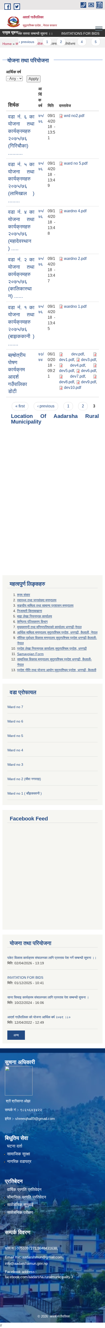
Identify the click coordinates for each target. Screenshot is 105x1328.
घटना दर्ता (14, 1146)
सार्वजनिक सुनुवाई (20, 1204)
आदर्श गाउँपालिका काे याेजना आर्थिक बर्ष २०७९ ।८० (39, 1017)
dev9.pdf (88, 382)
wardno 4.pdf (75, 211)
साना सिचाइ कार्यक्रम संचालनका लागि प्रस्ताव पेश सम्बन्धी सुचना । (48, 997)
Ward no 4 (15, 750)
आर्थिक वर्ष (13, 72)
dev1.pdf (66, 360)
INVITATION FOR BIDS (25, 977)
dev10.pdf (72, 387)
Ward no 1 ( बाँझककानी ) (24, 793)
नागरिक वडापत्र (19, 1161)
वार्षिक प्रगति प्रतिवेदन (24, 1189)
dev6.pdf (88, 371)
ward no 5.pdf (75, 163)
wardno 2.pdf (75, 258)
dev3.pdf (88, 360)
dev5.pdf (66, 371)
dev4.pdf (77, 365)
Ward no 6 (15, 721)
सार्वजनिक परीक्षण (20, 1212)
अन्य (16, 1035)
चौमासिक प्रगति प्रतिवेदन (26, 1197)
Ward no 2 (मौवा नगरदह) (24, 779)
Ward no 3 (15, 764)
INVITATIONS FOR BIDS (73, 33)
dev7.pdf (77, 376)
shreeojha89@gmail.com (35, 1118)
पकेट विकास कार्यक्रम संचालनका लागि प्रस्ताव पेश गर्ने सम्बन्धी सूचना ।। (51, 958)
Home (7, 44)
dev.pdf (77, 354)
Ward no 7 (15, 707)
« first (20, 406)
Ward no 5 (15, 736)
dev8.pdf (66, 382)
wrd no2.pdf (74, 116)
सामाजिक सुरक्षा (18, 1154)
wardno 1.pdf (75, 306)
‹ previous (19, 42)
